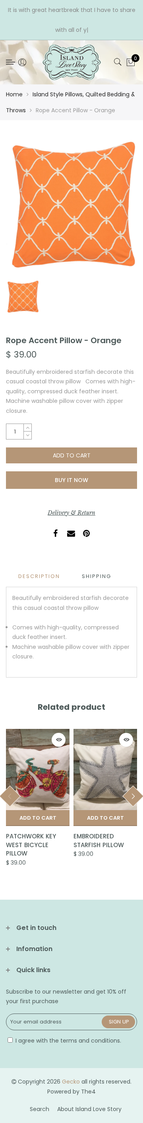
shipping (96, 576)
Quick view (59, 740)
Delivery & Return (71, 512)
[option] (71, 206)
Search (39, 1109)
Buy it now (71, 480)
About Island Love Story (89, 1109)
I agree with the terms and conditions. (67, 1041)
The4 (88, 1092)
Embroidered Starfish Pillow (98, 840)
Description (39, 576)
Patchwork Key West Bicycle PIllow (31, 844)
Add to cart (37, 818)
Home (14, 94)
